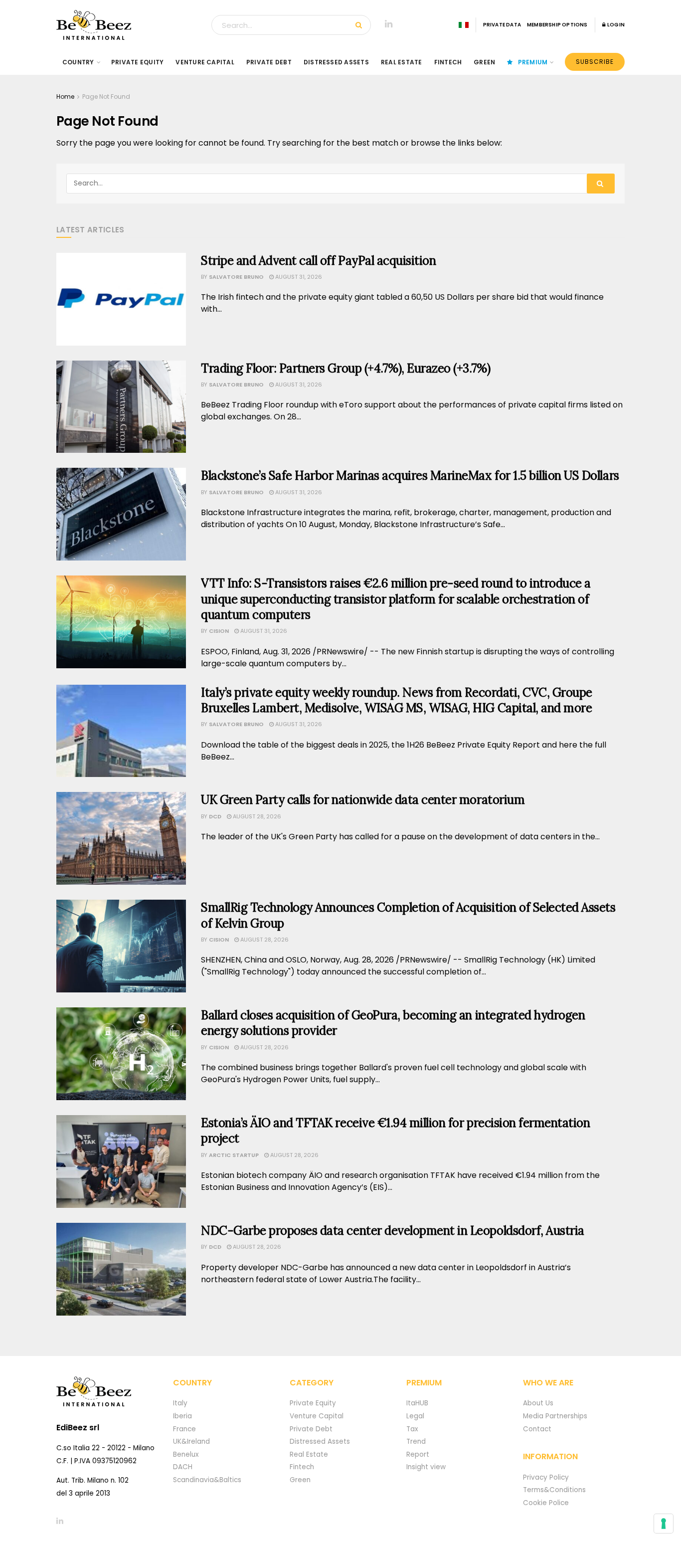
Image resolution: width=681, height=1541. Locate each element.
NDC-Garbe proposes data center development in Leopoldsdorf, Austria (392, 1230)
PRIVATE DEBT (269, 62)
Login (615, 24)
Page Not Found (106, 96)
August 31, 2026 (298, 277)
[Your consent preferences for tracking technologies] (663, 1523)
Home (65, 96)
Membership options (557, 24)
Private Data (502, 24)
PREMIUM (533, 62)
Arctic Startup (234, 1155)
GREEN (484, 62)
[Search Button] (360, 25)
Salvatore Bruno (236, 277)
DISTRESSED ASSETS (336, 62)
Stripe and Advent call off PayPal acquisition (318, 260)
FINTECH (448, 62)
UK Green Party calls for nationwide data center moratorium (362, 799)
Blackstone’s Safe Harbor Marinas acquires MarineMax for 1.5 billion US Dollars (410, 475)
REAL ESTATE (401, 62)
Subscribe (595, 61)
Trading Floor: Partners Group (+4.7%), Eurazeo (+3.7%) (345, 368)
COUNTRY (78, 62)
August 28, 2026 (256, 816)
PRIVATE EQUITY (137, 62)
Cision (219, 631)
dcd (215, 816)
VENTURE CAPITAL (204, 62)
